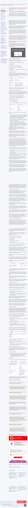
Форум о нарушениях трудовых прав (4, 46)
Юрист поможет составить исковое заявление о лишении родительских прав (4, 28)
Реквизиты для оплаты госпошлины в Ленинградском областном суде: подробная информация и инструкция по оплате (13, 488)
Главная (2, 4)
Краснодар (16, 506)
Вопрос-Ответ (24, 4)
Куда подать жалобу (3, 17)
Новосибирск (14, 505)
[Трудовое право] (6, 2)
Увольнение (4, 4)
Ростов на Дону (12, 506)
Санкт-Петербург (11, 505)
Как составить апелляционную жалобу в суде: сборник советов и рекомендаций (22, 487)
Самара (10, 506)
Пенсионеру (8, 4)
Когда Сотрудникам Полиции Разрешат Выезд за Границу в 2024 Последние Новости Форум (3, 52)
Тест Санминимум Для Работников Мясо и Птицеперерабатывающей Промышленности (4, 59)
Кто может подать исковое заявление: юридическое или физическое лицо (4, 33)
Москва (8, 505)
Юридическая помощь (19, 4)
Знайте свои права (3, 16)
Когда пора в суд (3, 15)
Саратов (18, 506)
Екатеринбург (17, 505)
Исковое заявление (3, 12)
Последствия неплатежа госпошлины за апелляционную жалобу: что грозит (22, 473)
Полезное (12, 4)
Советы (14, 4)
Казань (20, 505)
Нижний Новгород (23, 505)
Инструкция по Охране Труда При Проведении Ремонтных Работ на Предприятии (3, 39)
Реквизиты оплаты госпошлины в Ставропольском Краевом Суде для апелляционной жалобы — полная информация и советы (13, 474)
